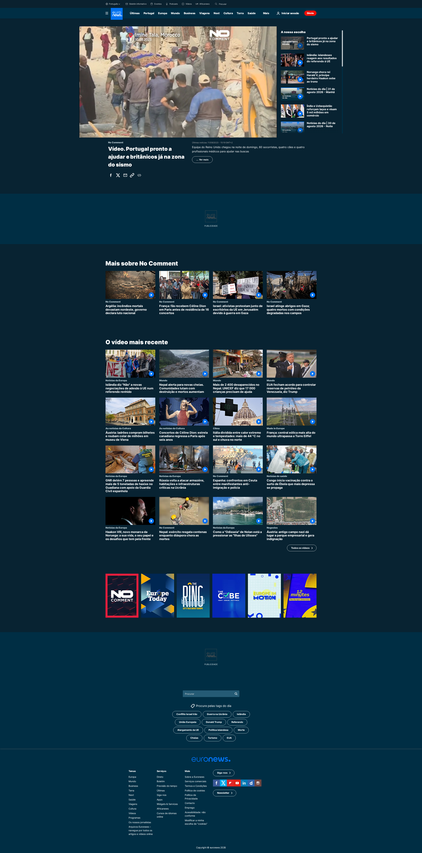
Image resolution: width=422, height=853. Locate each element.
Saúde (252, 13)
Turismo (212, 737)
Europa (162, 13)
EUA (229, 737)
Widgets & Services (167, 804)
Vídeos (132, 813)
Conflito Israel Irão (186, 714)
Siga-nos (161, 795)
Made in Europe (276, 428)
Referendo (237, 722)
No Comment (113, 301)
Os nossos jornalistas (140, 822)
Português (113, 4)
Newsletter (223, 792)
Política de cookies (195, 790)
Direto (310, 13)
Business (189, 13)
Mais (187, 771)
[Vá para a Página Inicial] (117, 14)
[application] (178, 82)
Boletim (161, 781)
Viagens (204, 13)
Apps (159, 799)
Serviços (161, 771)
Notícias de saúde (277, 476)
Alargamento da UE (188, 729)
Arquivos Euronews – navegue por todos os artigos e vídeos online (141, 830)
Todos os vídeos (300, 547)
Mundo (175, 13)
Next (217, 13)
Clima (216, 428)
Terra (240, 13)
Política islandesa (218, 729)
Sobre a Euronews (194, 776)
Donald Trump (214, 722)
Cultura (228, 13)
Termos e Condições (196, 785)
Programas (134, 817)
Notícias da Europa (116, 380)
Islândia (241, 714)
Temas (132, 771)
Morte (241, 729)
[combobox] (232, 4)
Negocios (272, 527)
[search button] (216, 4)
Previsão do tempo (167, 785)
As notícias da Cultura (118, 428)
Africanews (163, 808)
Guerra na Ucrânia (217, 714)
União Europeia (187, 722)
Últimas (135, 13)
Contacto (190, 803)
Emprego (190, 807)
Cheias (194, 737)
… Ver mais (202, 159)
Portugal (149, 13)
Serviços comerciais (195, 781)
